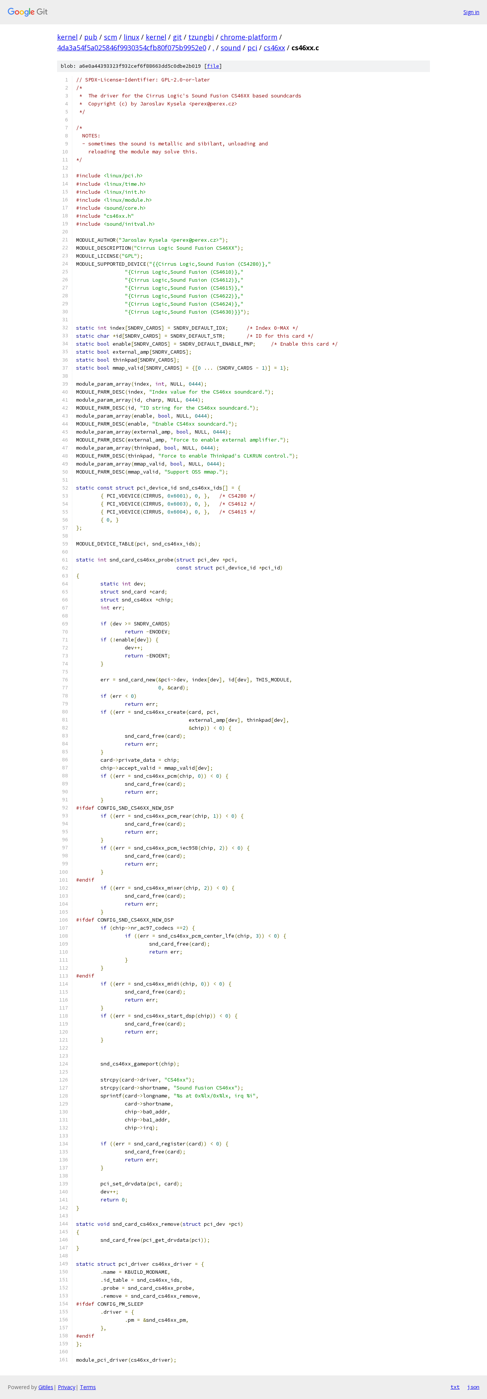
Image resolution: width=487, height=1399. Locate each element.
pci (252, 47)
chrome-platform (248, 36)
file (213, 66)
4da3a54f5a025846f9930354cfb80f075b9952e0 (131, 47)
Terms (88, 1387)
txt (455, 1386)
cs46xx (274, 47)
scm (110, 36)
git (177, 36)
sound (231, 47)
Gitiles (45, 1387)
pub (90, 36)
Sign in (471, 12)
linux (131, 36)
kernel (67, 36)
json (473, 1386)
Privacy (66, 1387)
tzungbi (201, 36)
